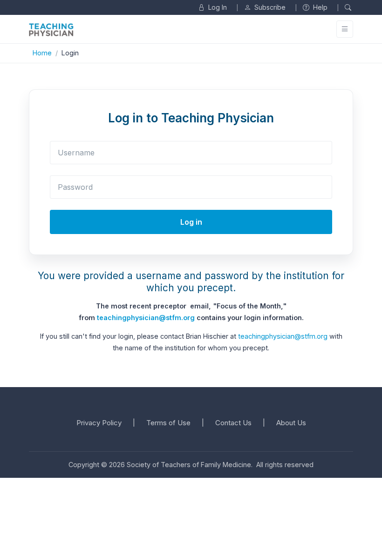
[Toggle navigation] (344, 29)
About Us (291, 422)
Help (319, 7)
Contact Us (233, 422)
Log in (191, 222)
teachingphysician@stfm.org (146, 317)
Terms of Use (168, 422)
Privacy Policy (99, 422)
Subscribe (269, 7)
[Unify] (51, 29)
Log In (216, 7)
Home (42, 53)
